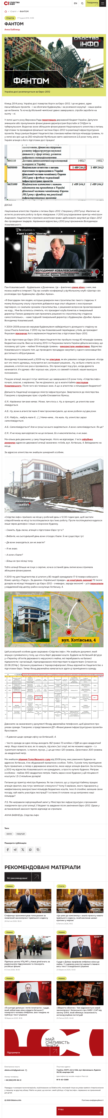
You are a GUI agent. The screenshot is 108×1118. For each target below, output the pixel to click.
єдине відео (78, 287)
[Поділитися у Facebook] (7, 850)
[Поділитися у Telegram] (15, 850)
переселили (96, 583)
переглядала (49, 119)
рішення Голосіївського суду (34, 759)
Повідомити (92, 2)
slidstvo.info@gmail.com (14, 1070)
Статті (13, 11)
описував (55, 359)
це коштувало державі (79, 580)
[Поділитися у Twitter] (23, 850)
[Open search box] (82, 3)
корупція (21, 833)
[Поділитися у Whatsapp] (30, 850)
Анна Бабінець (12, 29)
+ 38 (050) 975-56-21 (12, 1080)
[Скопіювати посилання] (38, 850)
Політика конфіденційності (93, 1100)
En (75, 3)
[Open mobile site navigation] (102, 3)
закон (9, 833)
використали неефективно (75, 346)
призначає (21, 333)
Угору (61, 1109)
